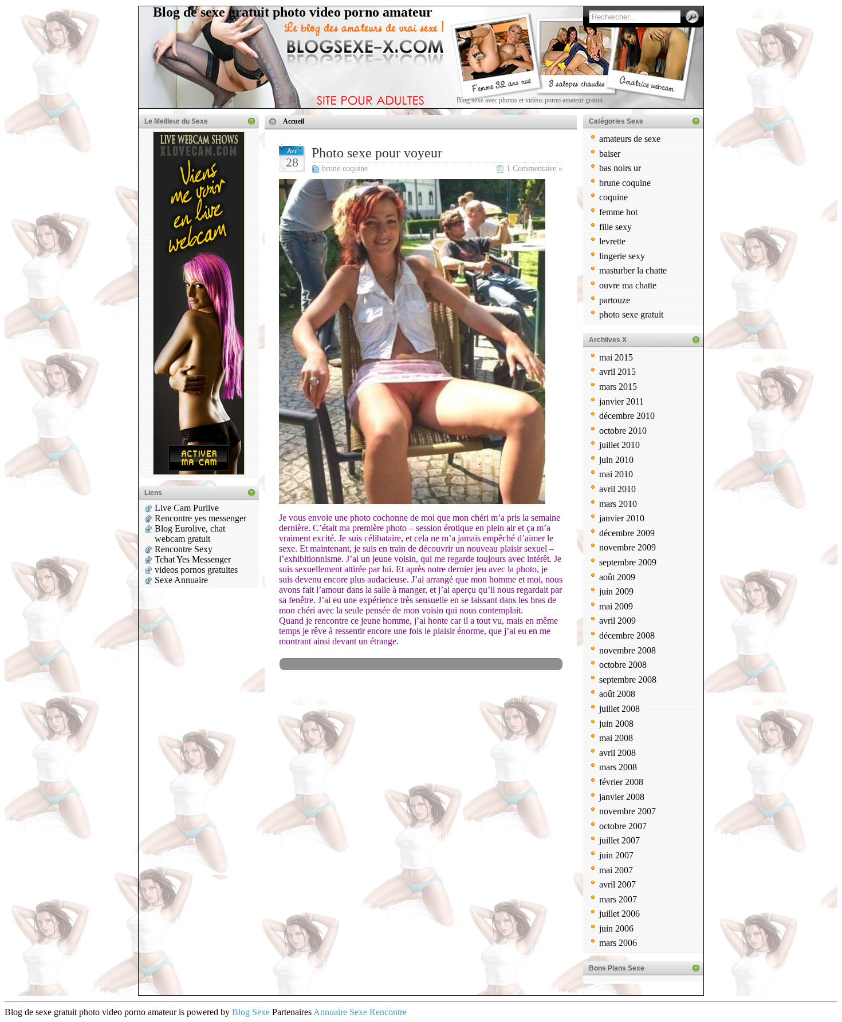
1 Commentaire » (534, 168)
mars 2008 (618, 767)
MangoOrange (485, 699)
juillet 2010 (619, 445)
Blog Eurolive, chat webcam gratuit (190, 534)
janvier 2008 (621, 797)
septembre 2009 (627, 562)
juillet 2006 (619, 913)
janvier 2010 (621, 518)
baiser (609, 154)
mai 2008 (616, 738)
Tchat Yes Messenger (193, 559)
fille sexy (615, 227)
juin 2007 (616, 855)
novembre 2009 (627, 547)
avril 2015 (617, 372)
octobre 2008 (623, 665)
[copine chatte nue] (412, 501)
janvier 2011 (621, 401)
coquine (613, 197)
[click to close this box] (251, 121)
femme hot (618, 212)
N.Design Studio (380, 699)
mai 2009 (616, 606)
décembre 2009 (627, 533)
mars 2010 (618, 504)
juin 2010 (616, 460)
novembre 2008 (627, 650)
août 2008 (617, 694)
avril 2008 (617, 753)
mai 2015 (616, 357)
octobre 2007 (623, 826)
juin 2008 (616, 723)
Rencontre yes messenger (200, 518)
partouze (614, 300)
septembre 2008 (627, 679)
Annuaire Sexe (340, 1012)
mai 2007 (616, 870)
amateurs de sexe (629, 139)
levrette (612, 241)
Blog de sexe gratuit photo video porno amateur (292, 12)
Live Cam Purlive (187, 508)
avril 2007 (617, 884)
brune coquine (345, 168)
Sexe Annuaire (181, 580)
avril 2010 (617, 489)
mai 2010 (616, 474)
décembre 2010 (627, 416)
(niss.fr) (397, 708)
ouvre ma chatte (627, 285)
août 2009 (617, 577)
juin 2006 (616, 928)
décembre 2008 (627, 635)
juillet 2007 (619, 840)
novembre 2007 (627, 811)
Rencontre (388, 1012)
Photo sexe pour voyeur (377, 152)
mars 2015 (618, 386)
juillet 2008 (619, 709)
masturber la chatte (633, 270)
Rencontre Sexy (184, 549)
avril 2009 (617, 620)
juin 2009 (616, 591)
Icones (327, 699)
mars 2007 (618, 899)
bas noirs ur (620, 168)
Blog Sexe (251, 1012)
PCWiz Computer (311, 708)
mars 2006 (618, 943)
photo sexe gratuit (631, 314)
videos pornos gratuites (196, 570)
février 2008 (621, 782)
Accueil (293, 121)
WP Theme (288, 699)
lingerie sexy (622, 256)
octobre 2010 (623, 430)
